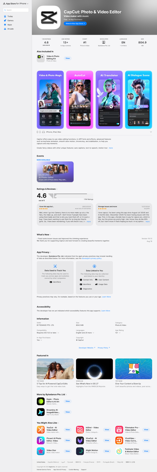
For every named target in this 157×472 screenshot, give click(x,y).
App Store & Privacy (59, 469)
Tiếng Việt (120, 462)
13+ (116, 333)
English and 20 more (84, 333)
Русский (70, 462)
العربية (63, 462)
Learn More (106, 297)
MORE (89, 221)
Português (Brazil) (108, 462)
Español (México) (53, 462)
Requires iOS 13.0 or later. (47, 333)
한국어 (98, 462)
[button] (16, 16)
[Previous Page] (34, 100)
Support (83, 469)
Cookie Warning (74, 469)
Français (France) (89, 462)
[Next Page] (154, 100)
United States (41, 462)
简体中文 (78, 462)
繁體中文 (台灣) (130, 462)
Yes (38, 340)
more (111, 148)
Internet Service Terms (44, 469)
